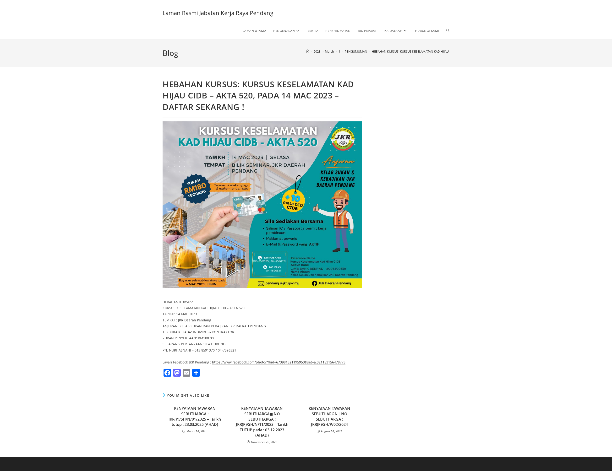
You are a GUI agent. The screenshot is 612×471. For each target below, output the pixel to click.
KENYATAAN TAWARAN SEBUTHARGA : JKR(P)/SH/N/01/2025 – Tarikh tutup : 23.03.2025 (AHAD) (195, 416)
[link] (194, 320)
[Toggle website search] (448, 30)
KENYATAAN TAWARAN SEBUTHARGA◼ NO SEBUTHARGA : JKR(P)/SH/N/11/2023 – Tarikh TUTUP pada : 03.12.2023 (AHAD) (262, 422)
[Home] (307, 51)
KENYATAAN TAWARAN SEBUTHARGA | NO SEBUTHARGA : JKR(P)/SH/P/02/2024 (329, 416)
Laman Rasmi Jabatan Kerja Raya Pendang (218, 13)
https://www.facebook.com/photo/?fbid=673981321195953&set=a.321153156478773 (278, 362)
